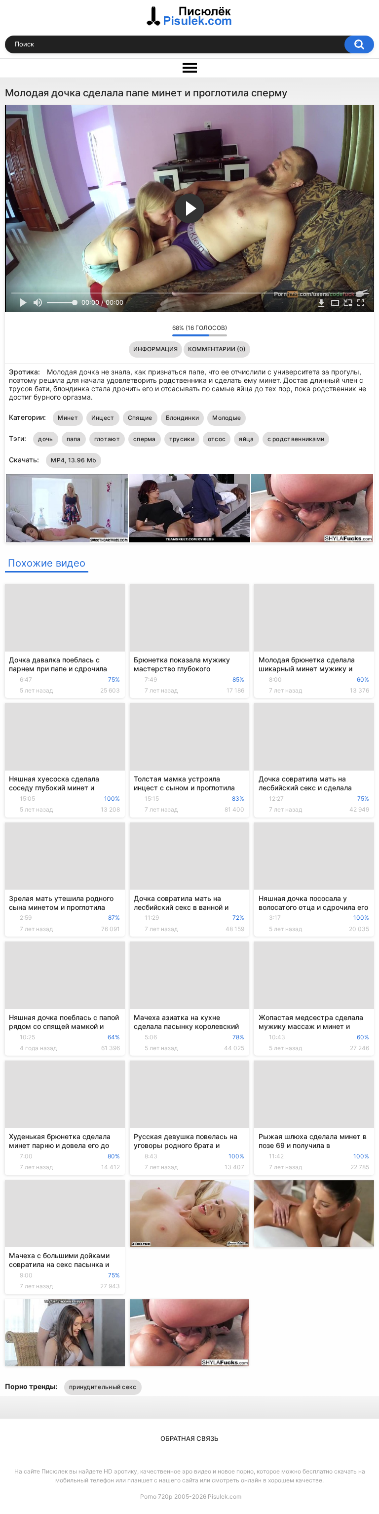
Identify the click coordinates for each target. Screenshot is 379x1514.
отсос (217, 439)
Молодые (226, 417)
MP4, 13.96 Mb (73, 460)
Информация (155, 349)
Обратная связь (189, 1438)
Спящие (140, 417)
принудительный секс (103, 1387)
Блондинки (182, 417)
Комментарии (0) (217, 349)
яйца (246, 439)
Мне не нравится (162, 330)
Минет (68, 417)
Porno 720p (156, 1496)
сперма (144, 439)
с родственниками (296, 439)
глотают (107, 439)
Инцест (102, 417)
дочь (45, 439)
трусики (181, 439)
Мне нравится (149, 330)
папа (74, 439)
